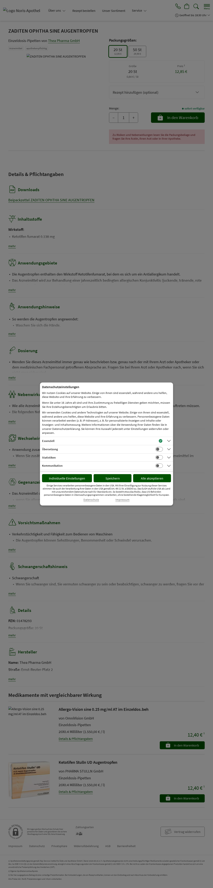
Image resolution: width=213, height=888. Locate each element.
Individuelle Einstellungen (67, 478)
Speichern (112, 478)
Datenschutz (91, 500)
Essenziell (48, 441)
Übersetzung (50, 449)
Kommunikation (52, 465)
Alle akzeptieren (152, 478)
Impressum (122, 500)
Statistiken (49, 457)
